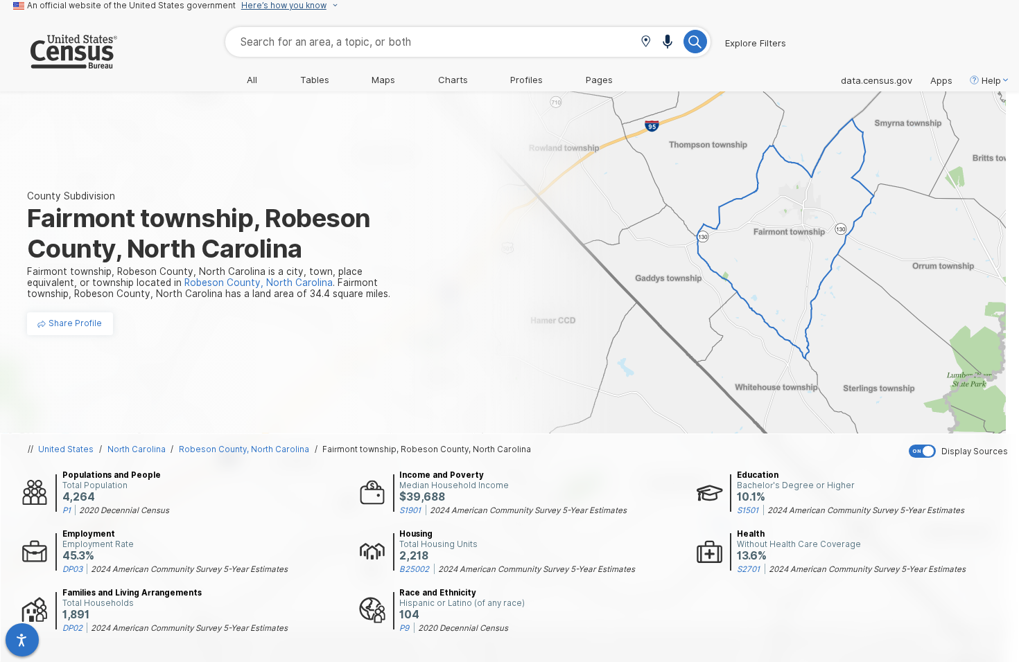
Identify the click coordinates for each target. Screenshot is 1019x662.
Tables (314, 79)
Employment (88, 534)
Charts (453, 79)
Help (991, 80)
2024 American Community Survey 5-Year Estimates (528, 510)
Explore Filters (755, 42)
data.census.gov (876, 80)
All (252, 79)
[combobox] (468, 42)
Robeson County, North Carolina (244, 449)
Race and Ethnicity (437, 593)
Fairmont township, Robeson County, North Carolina (426, 449)
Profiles (526, 79)
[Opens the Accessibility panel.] (22, 639)
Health (751, 534)
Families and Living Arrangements (132, 593)
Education (757, 475)
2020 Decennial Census (124, 510)
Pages (599, 79)
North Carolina (136, 449)
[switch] (961, 451)
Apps (941, 80)
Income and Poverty (441, 475)
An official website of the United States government (131, 5)
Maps (383, 79)
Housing (416, 534)
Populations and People (111, 475)
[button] (645, 43)
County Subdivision (71, 196)
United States (66, 449)
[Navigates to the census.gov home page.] (58, 63)
